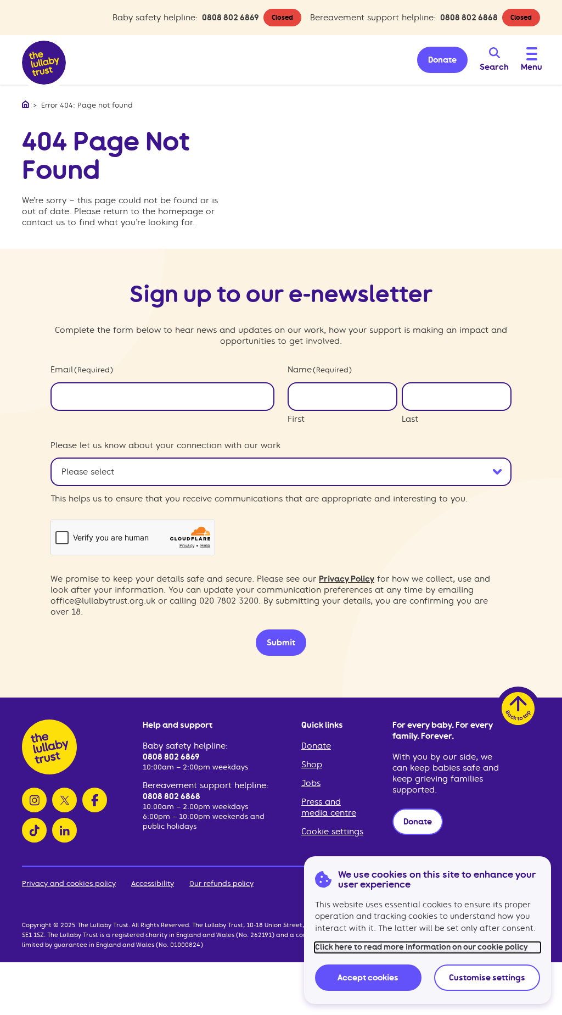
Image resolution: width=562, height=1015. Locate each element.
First (296, 419)
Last (410, 419)
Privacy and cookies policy (69, 883)
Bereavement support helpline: (205, 785)
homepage (180, 211)
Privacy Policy (346, 579)
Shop (311, 764)
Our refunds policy (221, 883)
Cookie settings (332, 831)
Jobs (311, 783)
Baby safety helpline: (185, 746)
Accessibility (152, 883)
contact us (43, 222)
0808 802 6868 (469, 18)
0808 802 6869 (230, 18)
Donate (316, 746)
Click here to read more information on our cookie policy (421, 947)
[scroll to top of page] (518, 708)
